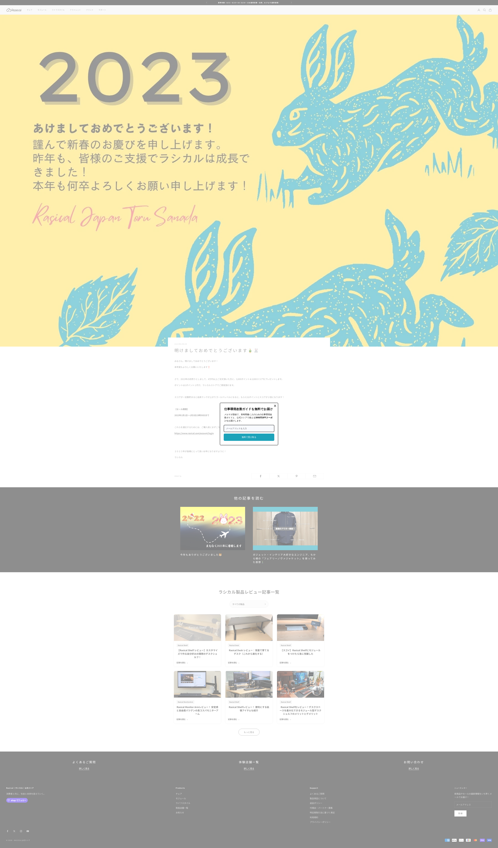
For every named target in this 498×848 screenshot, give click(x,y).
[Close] (275, 406)
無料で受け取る (249, 437)
